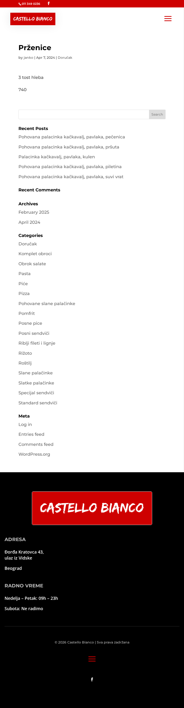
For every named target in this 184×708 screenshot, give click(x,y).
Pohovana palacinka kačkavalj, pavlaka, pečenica (71, 137)
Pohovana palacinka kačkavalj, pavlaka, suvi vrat (70, 176)
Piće (23, 283)
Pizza (24, 293)
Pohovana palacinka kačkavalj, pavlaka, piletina (70, 166)
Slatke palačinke (36, 383)
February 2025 (33, 212)
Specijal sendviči (36, 392)
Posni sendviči (33, 333)
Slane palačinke (35, 373)
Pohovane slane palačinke (46, 303)
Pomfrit (26, 313)
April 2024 (29, 222)
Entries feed (31, 434)
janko (28, 57)
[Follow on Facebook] (92, 679)
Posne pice (30, 323)
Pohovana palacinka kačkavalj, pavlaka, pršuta (68, 147)
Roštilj (25, 363)
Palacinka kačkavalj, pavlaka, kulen (56, 156)
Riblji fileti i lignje (36, 343)
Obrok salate (32, 263)
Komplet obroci (35, 253)
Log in (25, 424)
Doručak (65, 57)
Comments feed (35, 444)
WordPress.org (34, 454)
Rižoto (25, 353)
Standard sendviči (37, 403)
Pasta (24, 273)
